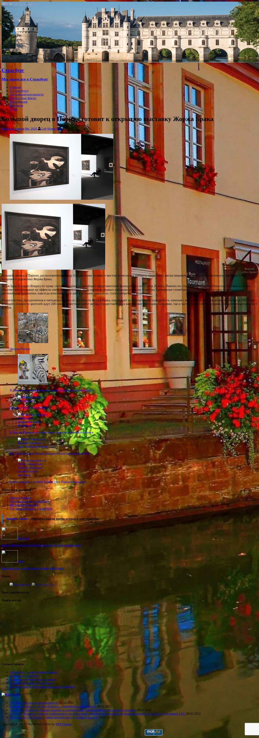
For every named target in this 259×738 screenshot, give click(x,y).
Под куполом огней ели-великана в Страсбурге (42, 686)
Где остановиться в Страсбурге (31, 508)
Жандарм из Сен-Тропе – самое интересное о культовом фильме (54, 717)
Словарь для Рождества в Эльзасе (33, 679)
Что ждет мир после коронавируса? (34, 702)
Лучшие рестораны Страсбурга (31, 683)
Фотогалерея (18, 101)
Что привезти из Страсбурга (29, 501)
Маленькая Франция (24, 505)
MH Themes (64, 724)
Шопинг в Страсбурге (25, 675)
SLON (16, 694)
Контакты (16, 105)
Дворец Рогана (20, 497)
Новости (53, 128)
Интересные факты (23, 98)
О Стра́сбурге (19, 90)
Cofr (44, 128)
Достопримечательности (27, 94)
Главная (15, 87)
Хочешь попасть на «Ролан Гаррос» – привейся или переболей (53, 706)
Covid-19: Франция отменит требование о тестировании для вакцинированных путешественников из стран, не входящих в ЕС (97, 713)
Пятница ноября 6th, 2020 (19, 128)
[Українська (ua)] (44, 584)
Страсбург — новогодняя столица (33, 672)
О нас (14, 109)
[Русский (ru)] (20, 584)
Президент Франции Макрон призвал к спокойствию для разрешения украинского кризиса (73, 710)
